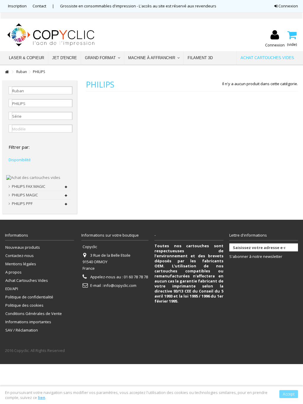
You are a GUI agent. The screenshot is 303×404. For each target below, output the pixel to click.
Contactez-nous (19, 255)
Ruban (21, 71)
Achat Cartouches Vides (26, 280)
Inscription (17, 6)
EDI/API (11, 288)
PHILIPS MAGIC (25, 195)
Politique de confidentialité (29, 297)
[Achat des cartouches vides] (33, 177)
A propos (13, 272)
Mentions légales (20, 263)
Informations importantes (28, 321)
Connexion (288, 6)
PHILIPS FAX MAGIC (28, 186)
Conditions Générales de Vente (33, 313)
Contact (39, 6)
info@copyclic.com (120, 285)
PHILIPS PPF (22, 203)
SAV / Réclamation (21, 330)
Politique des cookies (24, 305)
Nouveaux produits (22, 247)
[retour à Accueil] (7, 72)
